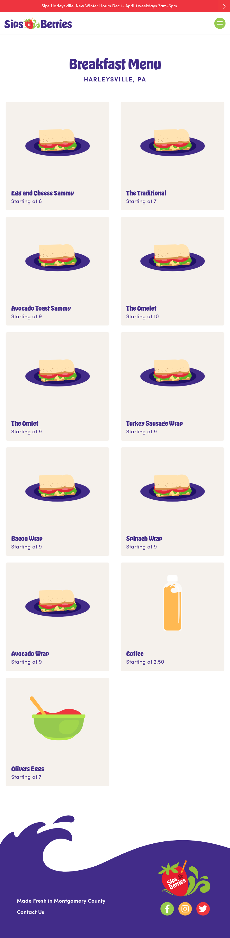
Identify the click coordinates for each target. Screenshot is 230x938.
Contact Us (30, 911)
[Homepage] (59, 23)
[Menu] (220, 23)
